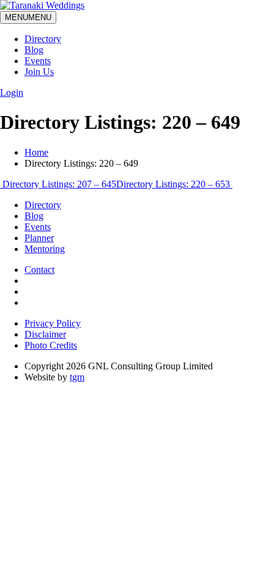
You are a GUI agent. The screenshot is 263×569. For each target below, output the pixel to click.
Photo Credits (50, 345)
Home (36, 152)
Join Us (39, 72)
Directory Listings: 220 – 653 (174, 184)
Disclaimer (45, 334)
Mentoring (44, 249)
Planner (39, 238)
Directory (42, 39)
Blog (33, 50)
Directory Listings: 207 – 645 (58, 184)
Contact (39, 269)
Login (11, 92)
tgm (77, 377)
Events (37, 61)
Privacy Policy (52, 323)
